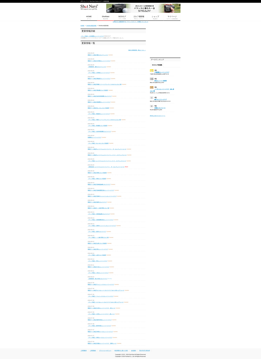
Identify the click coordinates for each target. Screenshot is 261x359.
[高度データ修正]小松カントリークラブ (98, 267)
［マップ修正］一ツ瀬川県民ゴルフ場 (98, 237)
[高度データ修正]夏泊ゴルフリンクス (98, 55)
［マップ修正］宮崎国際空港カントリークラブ (100, 219)
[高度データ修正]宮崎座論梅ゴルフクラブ (99, 184)
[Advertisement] (165, 41)
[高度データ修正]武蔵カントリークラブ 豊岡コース (102, 343)
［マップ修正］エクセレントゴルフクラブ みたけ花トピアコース (105, 302)
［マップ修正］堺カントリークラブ (97, 261)
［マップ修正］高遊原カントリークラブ (99, 114)
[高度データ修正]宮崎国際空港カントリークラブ (101, 190)
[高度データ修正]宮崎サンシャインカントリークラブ (102, 196)
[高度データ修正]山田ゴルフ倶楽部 (97, 243)
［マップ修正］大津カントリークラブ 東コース (101, 314)
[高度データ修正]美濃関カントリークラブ (99, 102)
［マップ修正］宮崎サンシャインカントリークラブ (102, 225)
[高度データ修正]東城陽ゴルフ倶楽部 (98, 90)
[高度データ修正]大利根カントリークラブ (99, 61)
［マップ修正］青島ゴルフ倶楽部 (97, 178)
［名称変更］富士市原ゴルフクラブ (97, 278)
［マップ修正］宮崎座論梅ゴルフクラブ (99, 214)
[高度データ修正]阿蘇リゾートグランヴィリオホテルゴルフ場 (104, 84)
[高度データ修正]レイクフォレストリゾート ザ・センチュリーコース (107, 149)
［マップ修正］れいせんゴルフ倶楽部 (98, 143)
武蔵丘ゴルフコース (159, 108)
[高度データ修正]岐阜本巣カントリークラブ (100, 320)
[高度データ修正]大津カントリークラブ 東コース (101, 308)
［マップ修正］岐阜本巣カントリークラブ (99, 325)
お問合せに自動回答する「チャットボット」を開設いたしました (130, 21)
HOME (89, 17)
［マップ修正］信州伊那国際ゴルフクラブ (99, 131)
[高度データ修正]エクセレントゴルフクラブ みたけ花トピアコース (106, 290)
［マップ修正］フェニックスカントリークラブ (100, 296)
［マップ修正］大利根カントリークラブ (99, 72)
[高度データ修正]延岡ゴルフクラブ (97, 202)
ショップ (155, 17)
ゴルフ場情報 (138, 17)
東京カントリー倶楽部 (160, 80)
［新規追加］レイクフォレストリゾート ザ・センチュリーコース (106, 167)
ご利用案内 (84, 350)
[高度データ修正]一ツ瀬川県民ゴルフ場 (98, 208)
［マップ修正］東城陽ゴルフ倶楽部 (97, 125)
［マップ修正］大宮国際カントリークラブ (92, 36)
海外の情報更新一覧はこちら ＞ (137, 50)
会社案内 (133, 350)
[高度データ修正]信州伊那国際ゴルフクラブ (100, 96)
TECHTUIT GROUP (144, 350)
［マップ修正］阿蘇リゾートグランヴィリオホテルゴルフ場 (104, 119)
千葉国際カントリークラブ (161, 72)
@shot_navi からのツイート (157, 115)
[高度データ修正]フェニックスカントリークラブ (101, 284)
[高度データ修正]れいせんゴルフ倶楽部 (98, 108)
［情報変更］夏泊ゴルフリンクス (97, 66)
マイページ (172, 17)
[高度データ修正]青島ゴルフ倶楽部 (97, 172)
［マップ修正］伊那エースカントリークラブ (100, 337)
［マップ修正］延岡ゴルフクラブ (97, 231)
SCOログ (122, 17)
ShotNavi (105, 17)
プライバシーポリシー (105, 350)
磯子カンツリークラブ (160, 99)
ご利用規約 (93, 350)
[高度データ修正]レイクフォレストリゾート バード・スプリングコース (107, 155)
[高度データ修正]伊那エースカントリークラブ (100, 331)
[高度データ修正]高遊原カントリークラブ (99, 78)
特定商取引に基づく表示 (121, 350)
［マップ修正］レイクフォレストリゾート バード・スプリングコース (107, 161)
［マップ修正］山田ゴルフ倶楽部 (97, 255)
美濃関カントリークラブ (94, 137)
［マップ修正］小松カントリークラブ (98, 272)
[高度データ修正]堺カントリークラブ (98, 249)
